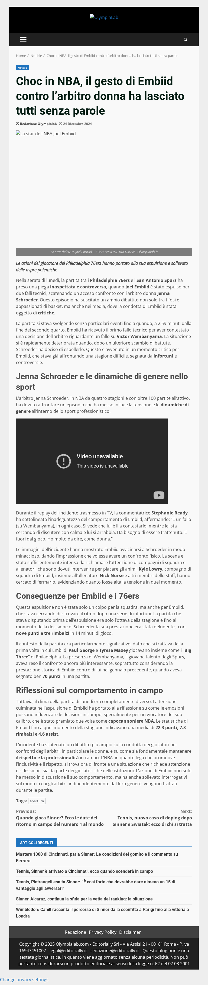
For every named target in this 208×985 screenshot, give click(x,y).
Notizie (22, 67)
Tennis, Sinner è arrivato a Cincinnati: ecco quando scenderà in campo (84, 871)
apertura (37, 801)
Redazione (75, 932)
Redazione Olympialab (38, 123)
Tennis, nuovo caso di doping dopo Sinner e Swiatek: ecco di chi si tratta (152, 817)
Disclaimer (130, 932)
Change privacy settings (24, 980)
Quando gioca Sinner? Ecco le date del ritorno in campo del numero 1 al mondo (60, 817)
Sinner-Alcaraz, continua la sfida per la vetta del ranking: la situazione (84, 899)
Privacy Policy (102, 932)
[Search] (185, 39)
